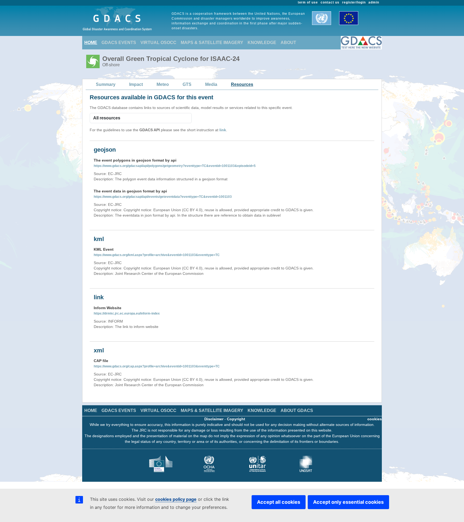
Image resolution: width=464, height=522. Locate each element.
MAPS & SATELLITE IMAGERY (212, 42)
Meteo (163, 84)
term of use (308, 2)
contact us (330, 2)
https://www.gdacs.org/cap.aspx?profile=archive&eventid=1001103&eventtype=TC (157, 366)
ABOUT (288, 42)
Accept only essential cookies (348, 502)
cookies (374, 419)
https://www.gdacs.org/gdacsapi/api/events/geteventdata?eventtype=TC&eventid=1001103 (163, 197)
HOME (90, 42)
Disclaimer (213, 419)
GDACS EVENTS (119, 42)
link (222, 130)
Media (211, 84)
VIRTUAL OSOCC (158, 42)
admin (373, 2)
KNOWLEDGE (262, 42)
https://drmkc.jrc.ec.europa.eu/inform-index (127, 313)
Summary (105, 84)
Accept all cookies (278, 502)
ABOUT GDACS (297, 410)
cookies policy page (176, 499)
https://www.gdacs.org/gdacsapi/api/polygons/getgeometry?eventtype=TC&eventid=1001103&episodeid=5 (175, 166)
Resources (242, 84)
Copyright (236, 419)
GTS (187, 84)
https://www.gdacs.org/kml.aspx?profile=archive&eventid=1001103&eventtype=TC (157, 255)
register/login (354, 2)
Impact (136, 84)
